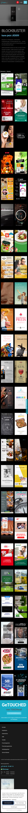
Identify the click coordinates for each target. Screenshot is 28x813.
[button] (14, 713)
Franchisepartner (6, 743)
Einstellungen (14, 807)
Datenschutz (5, 733)
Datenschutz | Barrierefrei (26, 406)
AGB (3, 736)
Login (21, 2)
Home (11, 17)
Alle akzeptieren (8, 802)
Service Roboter (5, 752)
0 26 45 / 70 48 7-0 (8, 766)
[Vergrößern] (12, 780)
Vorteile (3, 740)
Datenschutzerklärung (6, 799)
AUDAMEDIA (19, 810)
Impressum (4, 730)
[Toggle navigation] (25, 2)
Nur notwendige (20, 802)
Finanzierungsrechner (7, 746)
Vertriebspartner (5, 749)
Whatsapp (5, 769)
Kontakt (4, 727)
